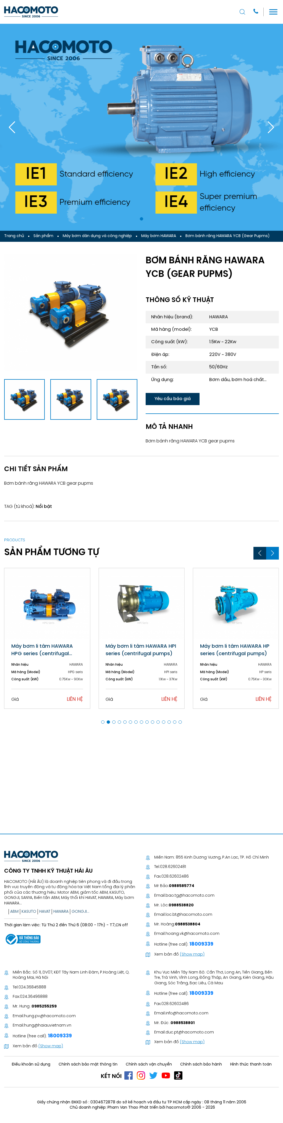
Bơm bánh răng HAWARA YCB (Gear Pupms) (227, 236)
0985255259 (44, 1006)
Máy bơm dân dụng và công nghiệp (97, 236)
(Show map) (192, 955)
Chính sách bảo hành (201, 1064)
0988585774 (181, 886)
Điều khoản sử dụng (31, 1064)
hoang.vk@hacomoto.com (192, 934)
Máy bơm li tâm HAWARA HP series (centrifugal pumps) (234, 650)
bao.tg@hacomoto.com (190, 896)
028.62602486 (175, 877)
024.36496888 (34, 997)
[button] (141, 219)
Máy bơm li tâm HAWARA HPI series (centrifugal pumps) (141, 650)
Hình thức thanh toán (251, 1064)
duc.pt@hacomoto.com (190, 1032)
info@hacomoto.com (187, 1013)
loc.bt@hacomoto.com (189, 915)
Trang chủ (14, 236)
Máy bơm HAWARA (158, 236)
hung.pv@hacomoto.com (50, 1016)
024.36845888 (32, 987)
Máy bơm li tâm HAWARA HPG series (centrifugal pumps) (42, 651)
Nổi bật (44, 506)
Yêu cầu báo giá (172, 399)
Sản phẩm (43, 236)
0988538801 (183, 1023)
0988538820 (181, 905)
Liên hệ (75, 699)
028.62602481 (173, 867)
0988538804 (187, 924)
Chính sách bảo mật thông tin (88, 1064)
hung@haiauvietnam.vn (47, 1026)
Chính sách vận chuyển (149, 1064)
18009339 (200, 944)
